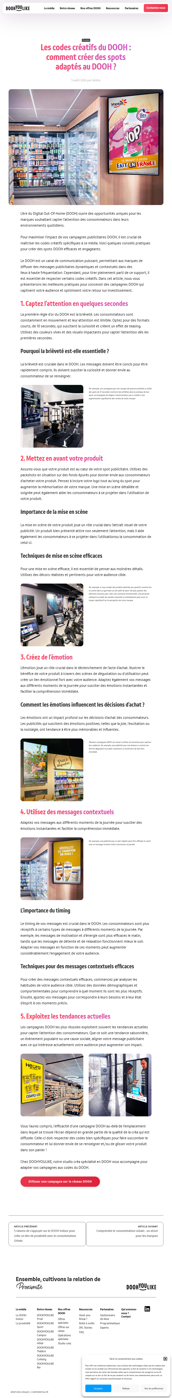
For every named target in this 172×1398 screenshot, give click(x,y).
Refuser (126, 1388)
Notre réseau (67, 8)
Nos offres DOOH (90, 8)
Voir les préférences (153, 1388)
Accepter (98, 1388)
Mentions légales (20, 1392)
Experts (104, 1327)
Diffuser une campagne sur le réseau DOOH (60, 1181)
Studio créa (64, 1343)
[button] (165, 1358)
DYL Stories (85, 1327)
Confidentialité (39, 1392)
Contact (126, 1316)
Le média (49, 8)
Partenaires (131, 8)
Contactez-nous (155, 8)
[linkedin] (147, 1341)
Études (86, 40)
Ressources (112, 8)
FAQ (81, 1332)
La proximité (23, 1323)
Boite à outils (86, 1323)
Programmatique (110, 1323)
